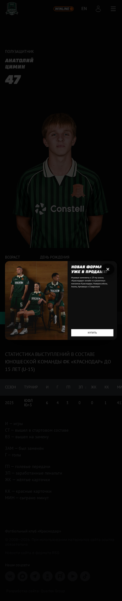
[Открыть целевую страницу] (61, 300)
